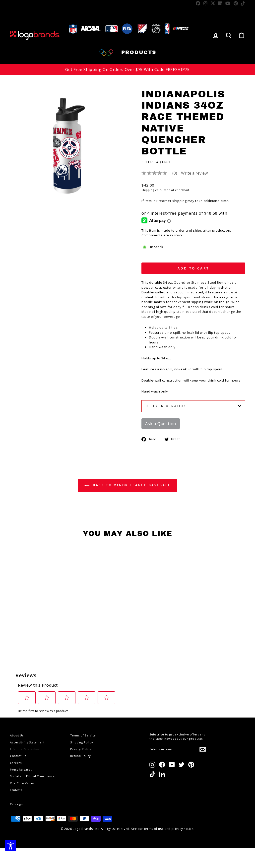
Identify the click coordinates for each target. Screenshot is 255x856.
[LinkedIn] (220, 3)
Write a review (194, 173)
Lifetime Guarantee (24, 749)
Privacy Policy (80, 749)
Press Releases (21, 769)
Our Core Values (22, 783)
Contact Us (18, 756)
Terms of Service (83, 735)
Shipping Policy (81, 742)
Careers (16, 763)
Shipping (147, 190)
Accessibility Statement (27, 742)
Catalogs (16, 804)
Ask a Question (160, 423)
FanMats (16, 790)
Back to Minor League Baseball (131, 485)
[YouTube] (228, 3)
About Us (16, 735)
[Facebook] (198, 3)
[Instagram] (205, 3)
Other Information (165, 406)
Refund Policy (80, 756)
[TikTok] (243, 3)
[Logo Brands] (35, 35)
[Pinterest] (236, 3)
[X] (213, 3)
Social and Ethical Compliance (32, 776)
